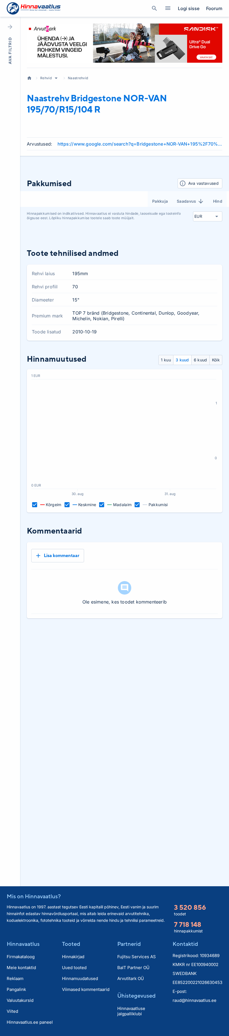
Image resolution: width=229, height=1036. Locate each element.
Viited (12, 1011)
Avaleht (29, 78)
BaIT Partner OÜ (133, 967)
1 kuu (166, 359)
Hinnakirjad (73, 956)
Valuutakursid (20, 1000)
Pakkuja (160, 201)
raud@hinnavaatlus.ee (194, 1000)
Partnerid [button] (129, 944)
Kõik (216, 359)
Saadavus (186, 201)
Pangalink (16, 989)
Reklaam (15, 978)
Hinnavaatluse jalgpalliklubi (131, 1011)
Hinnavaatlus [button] (23, 944)
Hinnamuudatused (80, 978)
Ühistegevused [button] (136, 995)
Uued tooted (74, 967)
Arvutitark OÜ (130, 978)
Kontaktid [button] (185, 944)
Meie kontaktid (21, 967)
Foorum (214, 8)
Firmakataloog (21, 956)
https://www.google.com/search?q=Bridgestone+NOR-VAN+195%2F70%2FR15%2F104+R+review (140, 144)
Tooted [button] (71, 944)
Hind (217, 201)
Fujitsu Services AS (136, 956)
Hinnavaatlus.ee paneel (30, 1022)
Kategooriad (168, 8)
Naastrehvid (78, 78)
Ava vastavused (203, 183)
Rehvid (46, 78)
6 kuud (200, 359)
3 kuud (182, 359)
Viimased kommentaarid (85, 989)
